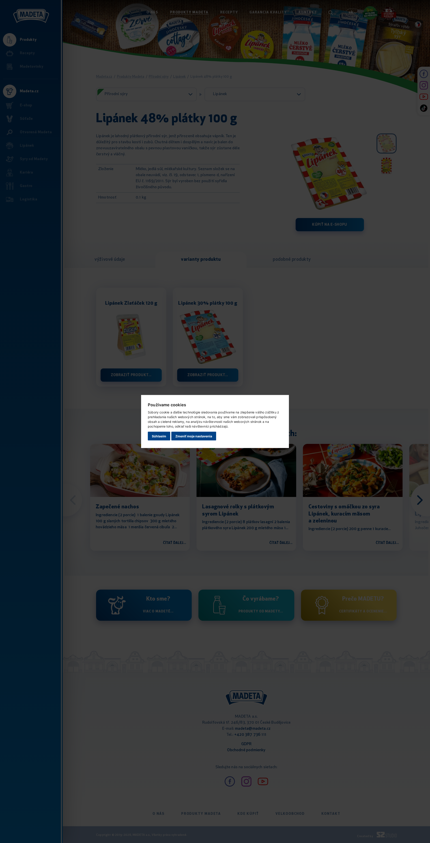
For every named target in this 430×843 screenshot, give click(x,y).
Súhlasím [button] (159, 436)
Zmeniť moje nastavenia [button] (193, 436)
